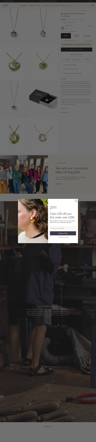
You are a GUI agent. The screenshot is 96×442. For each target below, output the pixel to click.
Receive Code (63, 233)
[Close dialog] (76, 200)
